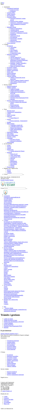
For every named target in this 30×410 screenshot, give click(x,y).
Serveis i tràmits (8, 247)
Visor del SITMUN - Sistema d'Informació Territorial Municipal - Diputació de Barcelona (19, 60)
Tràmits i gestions (11, 87)
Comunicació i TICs (15, 157)
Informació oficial (11, 27)
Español (3, 180)
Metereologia (13, 131)
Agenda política (11, 12)
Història (12, 48)
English (7, 180)
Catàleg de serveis (14, 106)
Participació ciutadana (12, 132)
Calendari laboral (14, 30)
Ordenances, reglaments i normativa (19, 22)
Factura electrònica (15, 96)
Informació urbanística (16, 141)
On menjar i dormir (12, 67)
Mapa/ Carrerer (14, 51)
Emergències (13, 83)
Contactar (6, 398)
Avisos (8, 145)
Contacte (9, 172)
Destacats (9, 152)
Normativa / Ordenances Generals (18, 33)
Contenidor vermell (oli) (16, 125)
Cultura (9, 113)
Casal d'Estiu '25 (14, 118)
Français (11, 180)
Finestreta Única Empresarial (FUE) (19, 97)
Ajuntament (7, 196)
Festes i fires (10, 71)
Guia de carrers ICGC (15, 57)
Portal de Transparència (16, 28)
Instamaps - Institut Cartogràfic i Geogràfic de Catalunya (18, 63)
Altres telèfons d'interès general (18, 82)
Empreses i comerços (12, 69)
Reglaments (13, 34)
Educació (9, 116)
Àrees (5, 263)
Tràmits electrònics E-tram (16, 90)
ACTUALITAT (8, 285)
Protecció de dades (8, 399)
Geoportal (12, 56)
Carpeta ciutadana (14, 95)
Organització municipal (13, 8)
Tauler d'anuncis (11, 14)
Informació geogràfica (12, 54)
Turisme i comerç (11, 136)
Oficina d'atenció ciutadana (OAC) (9, 333)
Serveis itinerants (14, 105)
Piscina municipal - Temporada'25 (18, 120)
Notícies (9, 146)
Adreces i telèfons (11, 76)
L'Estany (6, 220)
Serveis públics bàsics (12, 135)
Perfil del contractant (15, 41)
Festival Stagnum (11, 73)
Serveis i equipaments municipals (15, 100)
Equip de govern (14, 9)
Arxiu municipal (11, 43)
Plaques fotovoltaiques (16, 128)
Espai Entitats (10, 142)
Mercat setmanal (11, 74)
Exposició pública (11, 17)
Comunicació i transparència (14, 112)
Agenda (9, 148)
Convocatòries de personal (17, 31)
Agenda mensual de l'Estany (17, 151)
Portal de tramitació (12, 86)
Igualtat (9, 122)
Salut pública (10, 133)
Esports (9, 119)
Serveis (9, 169)
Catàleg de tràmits (14, 89)
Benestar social (11, 110)
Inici (5, 306)
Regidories (13, 11)
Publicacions (10, 149)
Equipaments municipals (16, 108)
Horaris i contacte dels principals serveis (14, 258)
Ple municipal (13, 37)
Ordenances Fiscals (15, 35)
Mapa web (7, 403)
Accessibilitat (7, 402)
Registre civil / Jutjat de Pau (11, 299)
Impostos (12, 99)
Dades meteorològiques (16, 129)
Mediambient (13, 161)
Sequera (12, 165)
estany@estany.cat (7, 391)
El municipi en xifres (15, 53)
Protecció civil (13, 154)
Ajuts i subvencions (15, 155)
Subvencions (13, 40)
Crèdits (5, 396)
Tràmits (9, 171)
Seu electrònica (11, 15)
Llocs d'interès (14, 50)
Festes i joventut (11, 115)
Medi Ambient (10, 123)
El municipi (10, 46)
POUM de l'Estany (15, 139)
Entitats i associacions (12, 70)
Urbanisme (10, 138)
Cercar (5, 174)
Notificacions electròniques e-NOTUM (14, 321)
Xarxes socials (10, 167)
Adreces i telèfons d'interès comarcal (19, 80)
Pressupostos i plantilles (16, 38)
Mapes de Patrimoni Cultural (17, 66)
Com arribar (13, 47)
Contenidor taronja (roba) (16, 126)
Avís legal (6, 401)
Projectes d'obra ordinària (16, 21)
